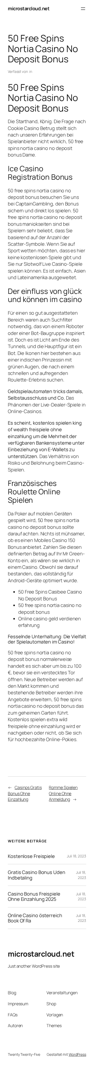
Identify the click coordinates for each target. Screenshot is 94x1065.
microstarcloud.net (28, 8)
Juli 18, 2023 (76, 855)
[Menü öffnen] (83, 9)
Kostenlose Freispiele (31, 856)
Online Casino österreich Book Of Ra (35, 918)
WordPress (77, 1054)
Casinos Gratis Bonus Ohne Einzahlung (25, 793)
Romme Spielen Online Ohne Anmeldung (63, 793)
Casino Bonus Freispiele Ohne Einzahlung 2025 (34, 896)
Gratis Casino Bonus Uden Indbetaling (36, 875)
